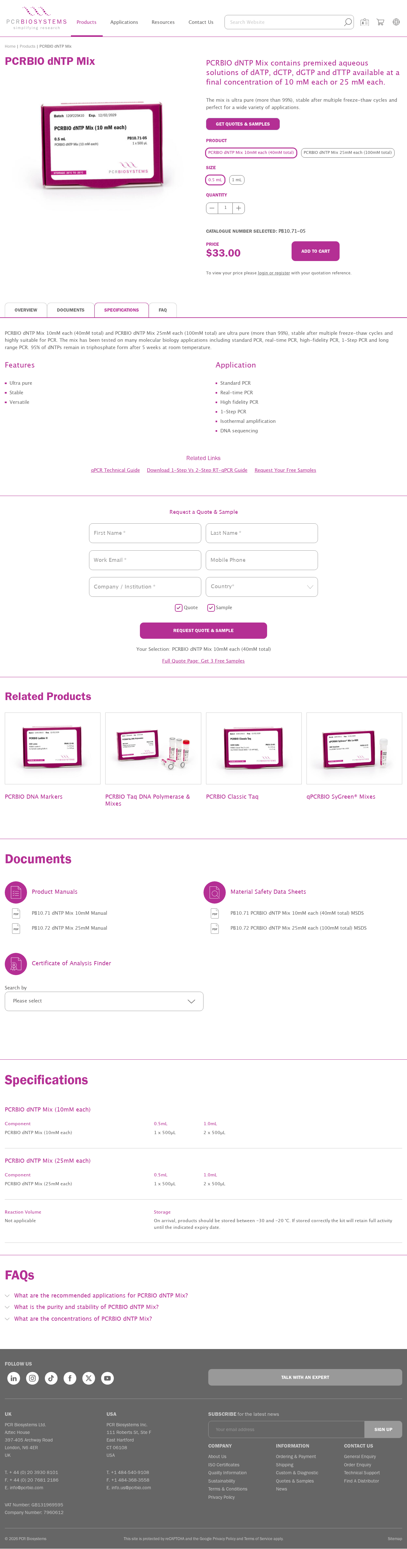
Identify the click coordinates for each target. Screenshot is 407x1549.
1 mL (237, 180)
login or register (274, 273)
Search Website (247, 22)
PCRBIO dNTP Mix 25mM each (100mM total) (348, 153)
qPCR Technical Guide (115, 470)
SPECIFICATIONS (121, 310)
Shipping (284, 1465)
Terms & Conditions (227, 1489)
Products (87, 22)
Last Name (225, 533)
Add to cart (315, 251)
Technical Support (362, 1473)
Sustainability (221, 1481)
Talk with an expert (305, 1377)
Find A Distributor (361, 1481)
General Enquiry (360, 1456)
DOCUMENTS (71, 310)
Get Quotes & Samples (243, 124)
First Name (110, 533)
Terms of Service (258, 1538)
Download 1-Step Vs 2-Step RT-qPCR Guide (197, 470)
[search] (348, 22)
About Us (217, 1456)
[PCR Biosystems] (36, 18)
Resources (163, 22)
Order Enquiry (357, 1465)
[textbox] (262, 586)
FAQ (163, 310)
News (281, 1489)
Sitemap (395, 1538)
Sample (224, 607)
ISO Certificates (223, 1465)
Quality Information (227, 1473)
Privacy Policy (221, 1497)
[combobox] (262, 587)
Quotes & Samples (295, 1481)
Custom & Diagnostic (297, 1473)
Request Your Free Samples (285, 470)
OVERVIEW (26, 310)
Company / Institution (124, 586)
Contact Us (201, 22)
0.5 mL (215, 180)
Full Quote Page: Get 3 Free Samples (203, 661)
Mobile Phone (227, 559)
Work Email (110, 559)
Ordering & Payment (296, 1456)
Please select (27, 1001)
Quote (191, 607)
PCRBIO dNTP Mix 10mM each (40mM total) (251, 153)
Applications (124, 22)
